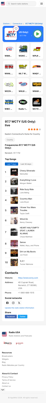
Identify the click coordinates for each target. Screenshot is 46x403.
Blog (4, 362)
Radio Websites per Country (13, 365)
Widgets (5, 359)
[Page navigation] (41, 3)
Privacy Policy (7, 377)
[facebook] (7, 302)
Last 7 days (11, 164)
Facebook (11, 316)
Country (10, 140)
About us (5, 383)
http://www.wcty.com (28, 278)
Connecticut (17, 23)
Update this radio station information (19, 308)
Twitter (22, 316)
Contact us (6, 386)
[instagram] (13, 302)
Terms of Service (8, 380)
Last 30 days (26, 164)
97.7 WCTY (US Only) (34, 23)
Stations (6, 23)
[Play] (37, 34)
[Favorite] (16, 28)
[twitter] (19, 302)
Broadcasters (7, 356)
